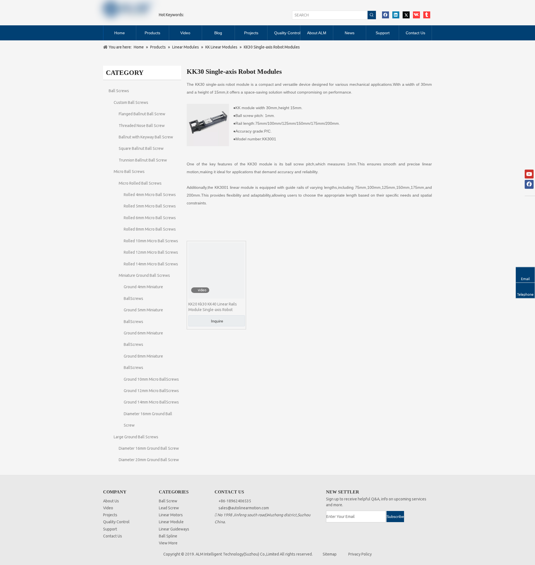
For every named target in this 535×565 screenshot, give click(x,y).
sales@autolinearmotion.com (243, 508)
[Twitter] (406, 14)
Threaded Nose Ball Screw (142, 125)
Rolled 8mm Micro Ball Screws (150, 229)
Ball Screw (168, 501)
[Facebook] (385, 14)
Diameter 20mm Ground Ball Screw (149, 460)
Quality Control (116, 522)
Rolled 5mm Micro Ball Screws (150, 206)
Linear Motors (171, 515)
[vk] (416, 14)
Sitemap (330, 554)
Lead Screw (169, 508)
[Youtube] (529, 174)
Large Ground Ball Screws (136, 437)
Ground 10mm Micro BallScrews (151, 379)
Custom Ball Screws (131, 102)
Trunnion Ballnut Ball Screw (143, 160)
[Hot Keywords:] (372, 15)
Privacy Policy (360, 554)
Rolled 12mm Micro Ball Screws (151, 252)
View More (168, 543)
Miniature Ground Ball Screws (144, 275)
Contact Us (112, 536)
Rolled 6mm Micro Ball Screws (150, 218)
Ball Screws (119, 91)
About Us (111, 501)
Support (110, 529)
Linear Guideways (174, 529)
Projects (110, 515)
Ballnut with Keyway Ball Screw (146, 137)
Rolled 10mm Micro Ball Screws (151, 241)
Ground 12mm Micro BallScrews (151, 390)
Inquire (217, 321)
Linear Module (171, 522)
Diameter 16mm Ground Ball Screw (149, 448)
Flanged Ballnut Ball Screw (142, 114)
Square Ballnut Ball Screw (141, 148)
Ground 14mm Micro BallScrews (151, 402)
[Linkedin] (395, 14)
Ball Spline (168, 536)
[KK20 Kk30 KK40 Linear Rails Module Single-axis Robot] (216, 270)
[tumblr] (426, 14)
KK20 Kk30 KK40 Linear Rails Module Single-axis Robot (212, 307)
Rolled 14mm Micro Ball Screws (151, 264)
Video (108, 508)
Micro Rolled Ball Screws (140, 183)
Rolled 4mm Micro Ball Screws (150, 194)
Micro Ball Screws (129, 171)
